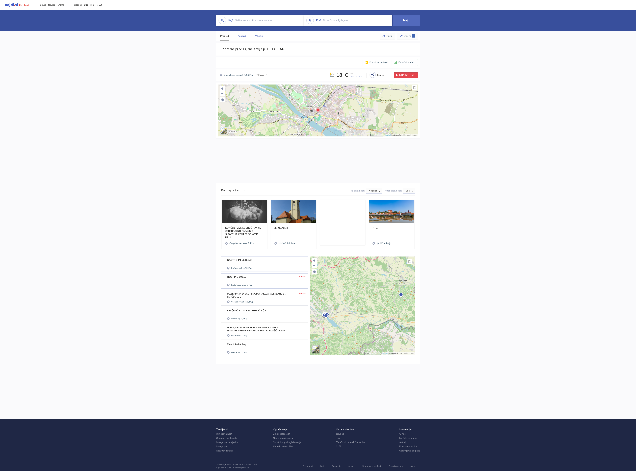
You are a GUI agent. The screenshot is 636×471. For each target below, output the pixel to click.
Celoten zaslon (414, 87)
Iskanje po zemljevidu (227, 442)
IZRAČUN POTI (407, 75)
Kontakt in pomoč (408, 438)
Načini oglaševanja (283, 438)
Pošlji (389, 36)
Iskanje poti (222, 446)
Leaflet (388, 135)
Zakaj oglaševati (282, 433)
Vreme (61, 4)
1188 (100, 4)
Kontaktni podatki (379, 62)
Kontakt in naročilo (283, 446)
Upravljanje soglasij (409, 450)
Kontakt (351, 466)
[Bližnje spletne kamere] (373, 75)
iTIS (92, 4)
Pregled (224, 36)
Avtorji (402, 442)
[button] (222, 99)
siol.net (77, 4)
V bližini (259, 36)
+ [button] (222, 88)
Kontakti (242, 36)
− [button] (222, 93)
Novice (51, 4)
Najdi (406, 20)
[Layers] (223, 130)
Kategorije (336, 466)
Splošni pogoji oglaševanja (287, 442)
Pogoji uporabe (396, 466)
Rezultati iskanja (225, 450)
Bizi (86, 4)
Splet (43, 4)
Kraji (322, 466)
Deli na (408, 36)
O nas (402, 433)
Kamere (380, 75)
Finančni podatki (406, 62)
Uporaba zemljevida (226, 438)
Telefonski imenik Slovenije (350, 442)
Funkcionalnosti (224, 433)
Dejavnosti (308, 466)
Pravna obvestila (408, 446)
